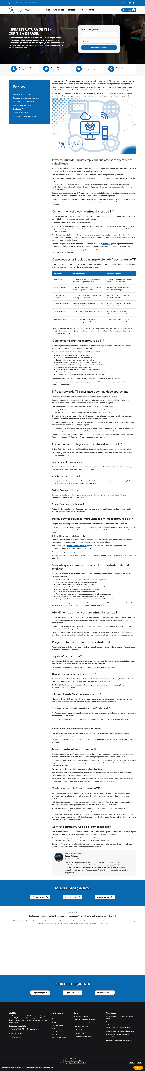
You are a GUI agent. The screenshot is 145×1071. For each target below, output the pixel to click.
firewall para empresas (123, 416)
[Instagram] (130, 3)
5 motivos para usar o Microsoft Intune (118, 1028)
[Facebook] (133, 3)
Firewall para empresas (22, 105)
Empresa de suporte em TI (23, 102)
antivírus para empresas (71, 422)
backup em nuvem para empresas (117, 428)
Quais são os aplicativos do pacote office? (119, 1040)
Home (47, 10)
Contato (90, 10)
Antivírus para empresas (22, 94)
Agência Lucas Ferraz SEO (77, 1063)
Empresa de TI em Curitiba (73, 1061)
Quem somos (58, 10)
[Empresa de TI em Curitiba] (20, 10)
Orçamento (127, 10)
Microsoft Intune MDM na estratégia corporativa (121, 1031)
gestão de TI (105, 244)
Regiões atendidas (57, 1025)
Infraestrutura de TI (21, 113)
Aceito (138, 1067)
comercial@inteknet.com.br (19, 2)
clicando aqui (49, 1067)
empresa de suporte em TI (77, 546)
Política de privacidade (59, 1037)
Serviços (71, 10)
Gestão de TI (18, 109)
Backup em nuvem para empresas (26, 98)
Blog (81, 10)
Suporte (54, 1034)
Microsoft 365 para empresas (24, 116)
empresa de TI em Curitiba (75, 617)
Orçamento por (39, 897)
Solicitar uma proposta (99, 47)
